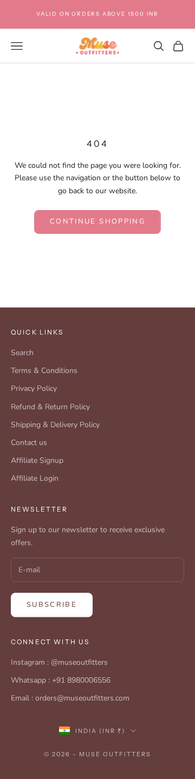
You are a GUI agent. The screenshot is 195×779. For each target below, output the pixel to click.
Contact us (29, 442)
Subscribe (52, 605)
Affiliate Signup (37, 460)
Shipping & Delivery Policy (55, 425)
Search (22, 353)
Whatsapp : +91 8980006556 (60, 680)
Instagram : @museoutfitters (59, 662)
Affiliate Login (34, 478)
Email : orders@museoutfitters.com (70, 698)
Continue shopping (97, 221)
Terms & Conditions (44, 370)
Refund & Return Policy (50, 407)
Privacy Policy (34, 388)
